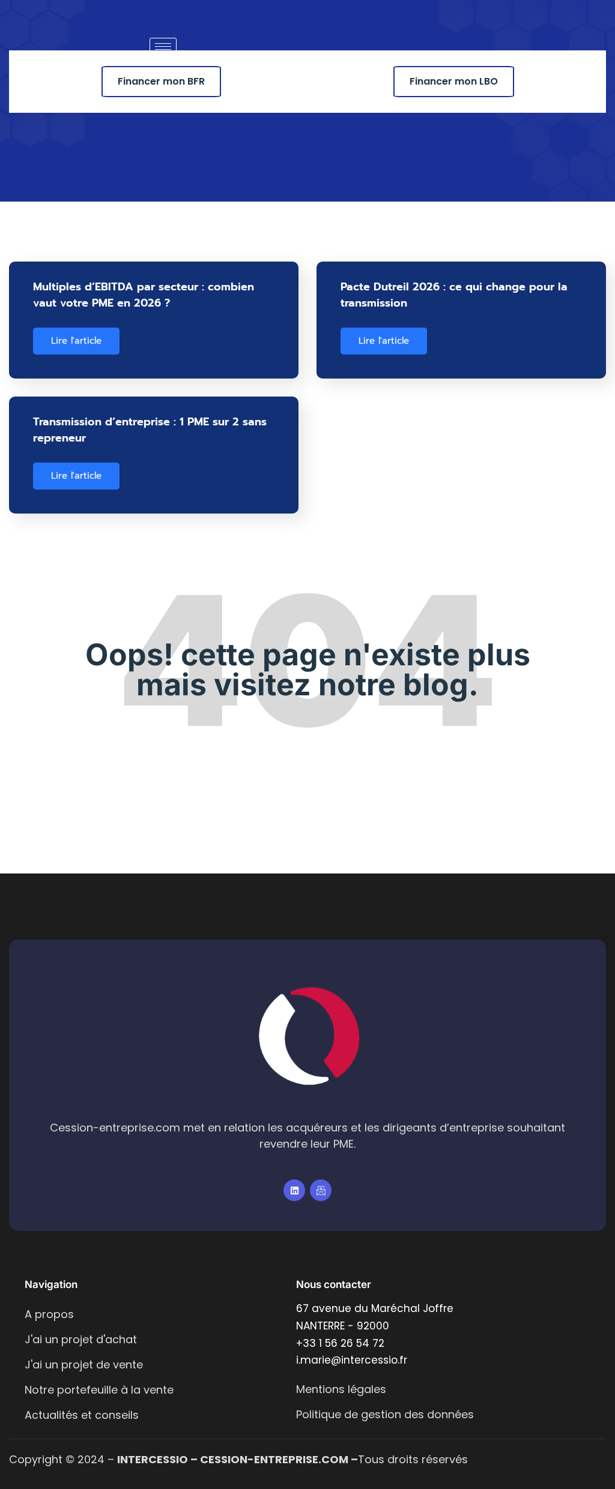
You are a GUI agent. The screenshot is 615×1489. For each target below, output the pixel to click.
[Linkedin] (294, 1190)
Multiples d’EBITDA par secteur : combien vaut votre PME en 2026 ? (143, 294)
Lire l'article (76, 340)
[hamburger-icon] (163, 46)
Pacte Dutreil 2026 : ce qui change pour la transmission (454, 294)
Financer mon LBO (454, 81)
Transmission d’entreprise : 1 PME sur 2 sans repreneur (150, 429)
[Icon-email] (321, 1190)
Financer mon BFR (161, 81)
